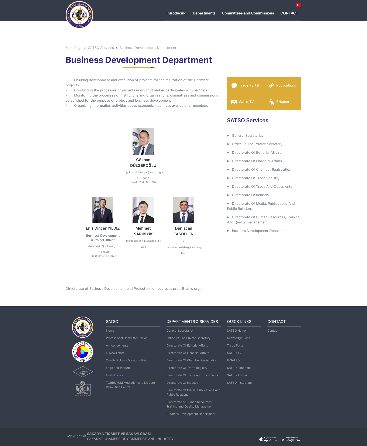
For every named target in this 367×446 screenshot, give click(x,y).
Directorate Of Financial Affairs (257, 161)
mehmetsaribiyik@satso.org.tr (143, 240)
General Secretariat (247, 135)
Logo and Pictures (118, 367)
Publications (286, 85)
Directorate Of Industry (250, 195)
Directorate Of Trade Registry (255, 178)
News (110, 330)
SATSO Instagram (239, 382)
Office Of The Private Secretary (257, 144)
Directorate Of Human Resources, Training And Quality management (263, 219)
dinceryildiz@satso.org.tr (102, 246)
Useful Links (114, 375)
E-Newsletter (115, 353)
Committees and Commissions (248, 13)
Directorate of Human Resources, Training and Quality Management (190, 404)
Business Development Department (148, 47)
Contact (272, 330)
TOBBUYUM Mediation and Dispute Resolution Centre (130, 385)
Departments (204, 13)
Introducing (176, 13)
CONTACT (289, 13)
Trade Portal (249, 85)
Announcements (117, 345)
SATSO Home (236, 330)
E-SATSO (233, 360)
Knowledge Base (238, 338)
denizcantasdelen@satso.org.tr (185, 247)
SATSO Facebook (239, 367)
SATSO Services (101, 47)
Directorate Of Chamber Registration (261, 169)
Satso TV (246, 101)
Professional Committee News (126, 338)
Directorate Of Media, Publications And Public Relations (261, 206)
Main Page (74, 47)
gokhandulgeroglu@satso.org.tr (144, 172)
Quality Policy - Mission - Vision (127, 360)
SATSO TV (234, 353)
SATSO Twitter (237, 375)
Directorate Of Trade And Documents (262, 186)
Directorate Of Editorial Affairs (256, 152)
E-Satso (282, 101)
